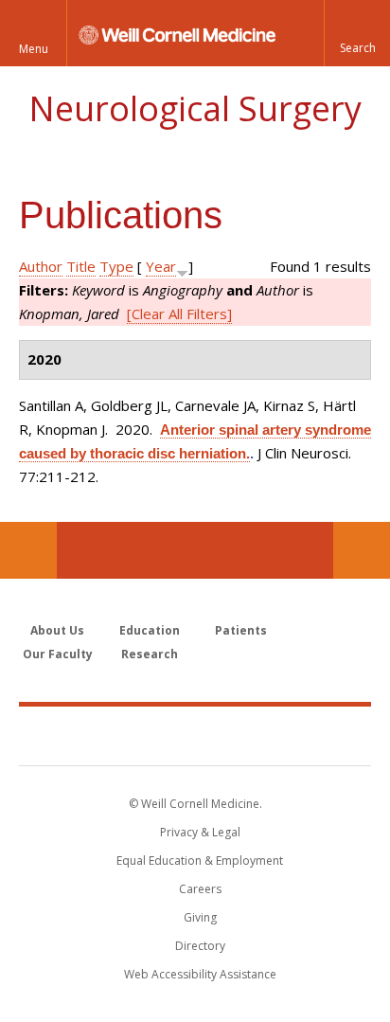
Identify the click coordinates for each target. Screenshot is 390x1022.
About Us (57, 630)
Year (161, 266)
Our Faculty (58, 654)
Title (81, 266)
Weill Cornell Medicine (195, 735)
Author (40, 266)
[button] (357, 33)
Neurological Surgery (195, 108)
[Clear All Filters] (179, 313)
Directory (200, 946)
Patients (241, 630)
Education (149, 630)
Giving (200, 917)
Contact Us (361, 550)
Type (116, 266)
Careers (200, 889)
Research (149, 654)
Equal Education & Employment (199, 860)
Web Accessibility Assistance (200, 974)
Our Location (28, 550)
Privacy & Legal (200, 832)
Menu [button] (33, 49)
